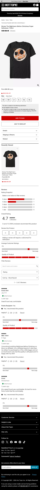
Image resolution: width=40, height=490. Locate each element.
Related (5, 139)
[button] (2, 5)
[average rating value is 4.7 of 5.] (5, 31)
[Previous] (2, 1)
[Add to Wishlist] (17, 148)
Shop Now (25, 1)
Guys (7, 20)
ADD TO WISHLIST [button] (20, 124)
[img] (2, 442)
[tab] (20, 60)
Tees (11, 20)
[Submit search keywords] (2, 9)
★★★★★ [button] (5, 179)
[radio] (3, 100)
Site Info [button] (4, 432)
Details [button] (11, 89)
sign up (34, 467)
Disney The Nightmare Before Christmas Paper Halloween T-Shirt (9, 173)
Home (3, 20)
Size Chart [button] (9, 96)
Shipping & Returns (9, 135)
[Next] (38, 1)
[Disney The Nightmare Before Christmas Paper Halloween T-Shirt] (10, 158)
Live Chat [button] (20, 448)
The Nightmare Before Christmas (12, 23)
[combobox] (20, 9)
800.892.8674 (24, 486)
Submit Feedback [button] (15, 456)
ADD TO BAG (20, 118)
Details (5, 130)
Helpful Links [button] (6, 422)
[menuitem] (37, 5)
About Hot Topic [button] (7, 427)
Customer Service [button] (7, 417)
